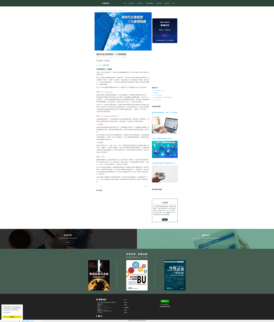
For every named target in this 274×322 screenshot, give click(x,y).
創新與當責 (156, 92)
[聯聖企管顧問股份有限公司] (105, 3)
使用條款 (135, 320)
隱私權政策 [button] (7, 312)
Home (125, 299)
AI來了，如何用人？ (158, 99)
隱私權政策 (130, 320)
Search (173, 3)
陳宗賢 (107, 60)
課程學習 (125, 310)
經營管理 (100, 60)
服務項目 (125, 304)
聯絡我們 (125, 312)
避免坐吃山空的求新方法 (159, 90)
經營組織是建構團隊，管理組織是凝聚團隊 (162, 97)
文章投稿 (144, 320)
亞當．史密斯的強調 (158, 95)
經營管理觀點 (126, 307)
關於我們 (125, 302)
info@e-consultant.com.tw (106, 307)
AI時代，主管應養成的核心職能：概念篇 (161, 138)
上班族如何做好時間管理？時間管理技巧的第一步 (164, 163)
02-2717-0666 (105, 305)
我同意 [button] (12, 317)
